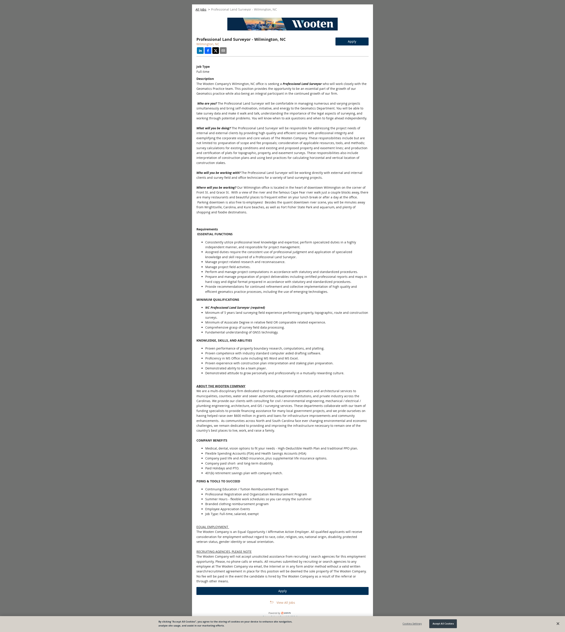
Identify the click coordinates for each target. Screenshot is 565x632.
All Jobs (201, 9)
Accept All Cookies (443, 623)
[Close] (558, 623)
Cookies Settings (412, 623)
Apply (352, 41)
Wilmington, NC (207, 44)
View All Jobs (286, 602)
